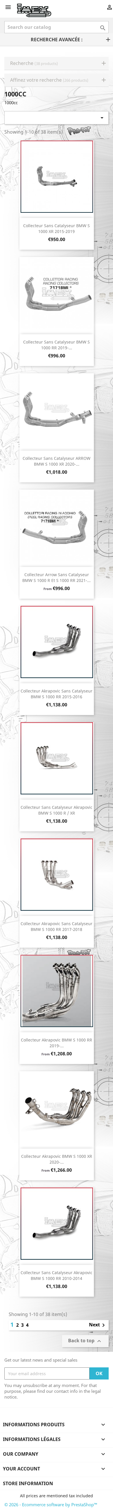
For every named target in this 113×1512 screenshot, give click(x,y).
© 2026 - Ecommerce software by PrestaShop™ (50, 1504)
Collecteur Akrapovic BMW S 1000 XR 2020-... (56, 1159)
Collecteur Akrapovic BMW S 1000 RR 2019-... (56, 1042)
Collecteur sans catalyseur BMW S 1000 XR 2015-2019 (56, 228)
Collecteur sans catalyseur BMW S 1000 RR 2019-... (56, 344)
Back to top (85, 1341)
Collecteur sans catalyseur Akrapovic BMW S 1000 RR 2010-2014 (56, 1275)
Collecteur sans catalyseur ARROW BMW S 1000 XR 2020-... (56, 461)
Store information (28, 1483)
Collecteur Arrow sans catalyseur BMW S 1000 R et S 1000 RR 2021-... (56, 577)
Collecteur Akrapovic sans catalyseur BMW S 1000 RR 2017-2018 (56, 926)
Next (98, 1325)
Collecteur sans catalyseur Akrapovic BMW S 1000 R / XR (56, 810)
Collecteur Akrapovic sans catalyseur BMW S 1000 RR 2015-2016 (56, 693)
